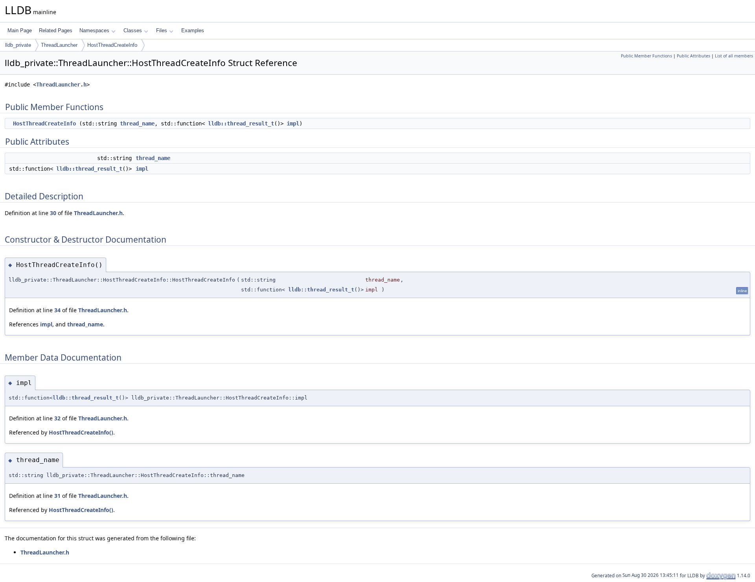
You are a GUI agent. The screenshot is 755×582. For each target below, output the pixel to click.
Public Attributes (693, 56)
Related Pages (55, 30)
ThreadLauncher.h (61, 84)
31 (57, 495)
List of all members (734, 56)
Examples (192, 30)
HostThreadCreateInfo (112, 45)
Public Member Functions (646, 56)
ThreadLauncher (59, 45)
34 (57, 310)
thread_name (137, 123)
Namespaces (94, 30)
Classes (132, 30)
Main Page (19, 30)
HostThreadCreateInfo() (81, 432)
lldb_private (18, 45)
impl (293, 123)
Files (161, 30)
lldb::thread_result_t (241, 123)
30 (53, 213)
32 (57, 418)
